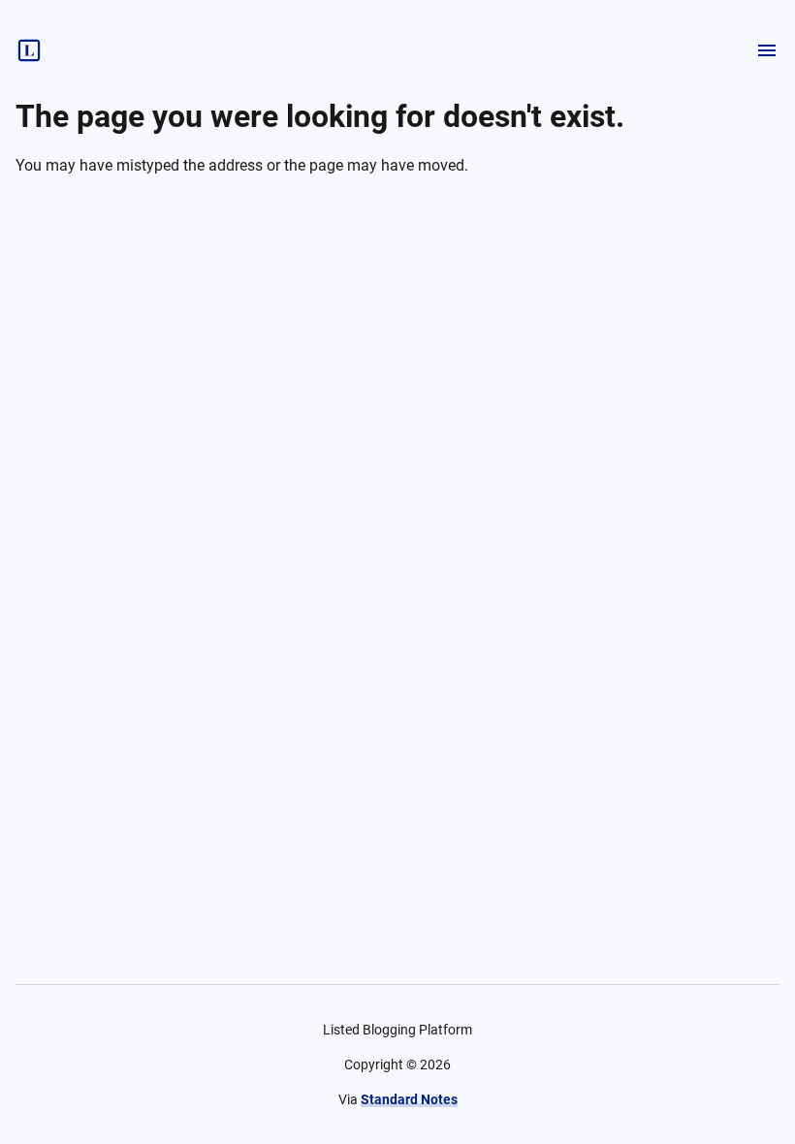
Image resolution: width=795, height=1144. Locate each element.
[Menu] (767, 50)
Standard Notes (409, 1099)
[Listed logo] (29, 50)
